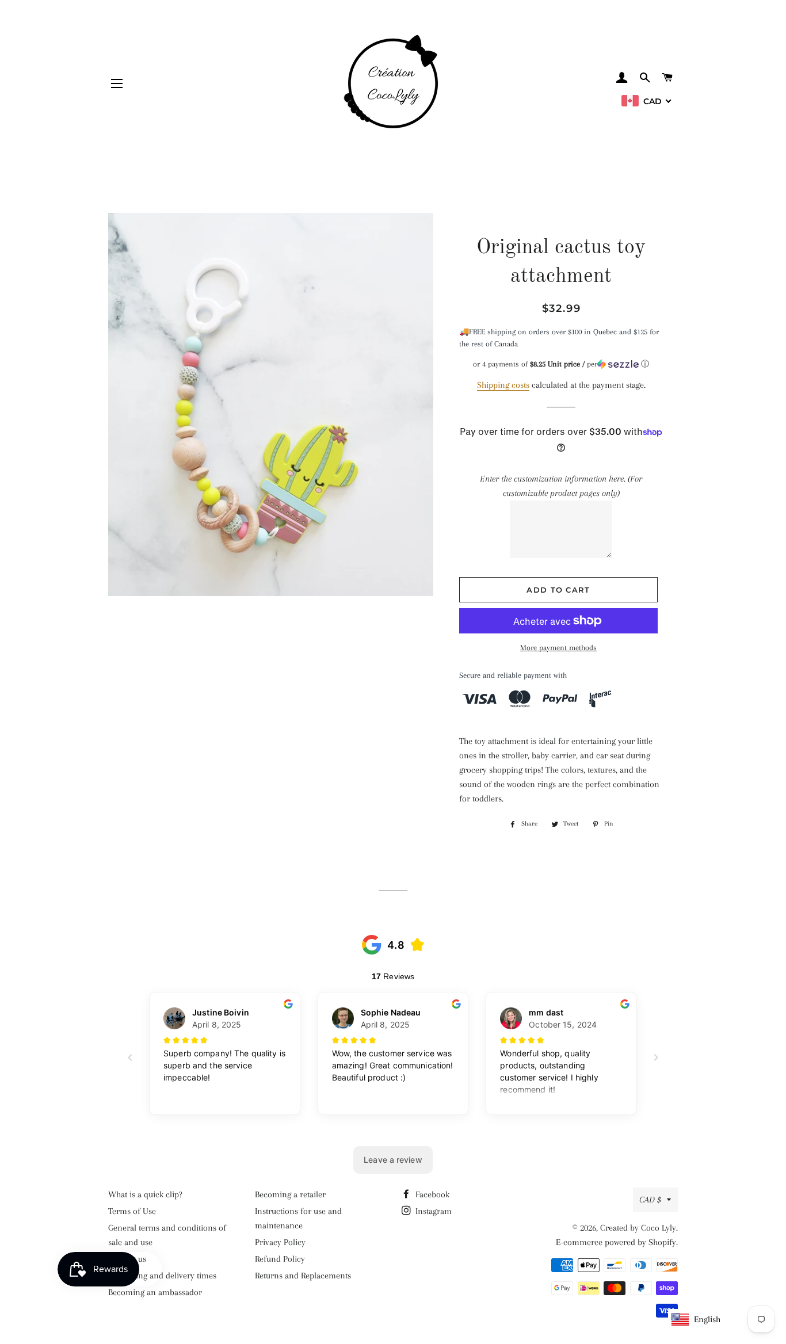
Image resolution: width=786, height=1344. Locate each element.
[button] (561, 364)
